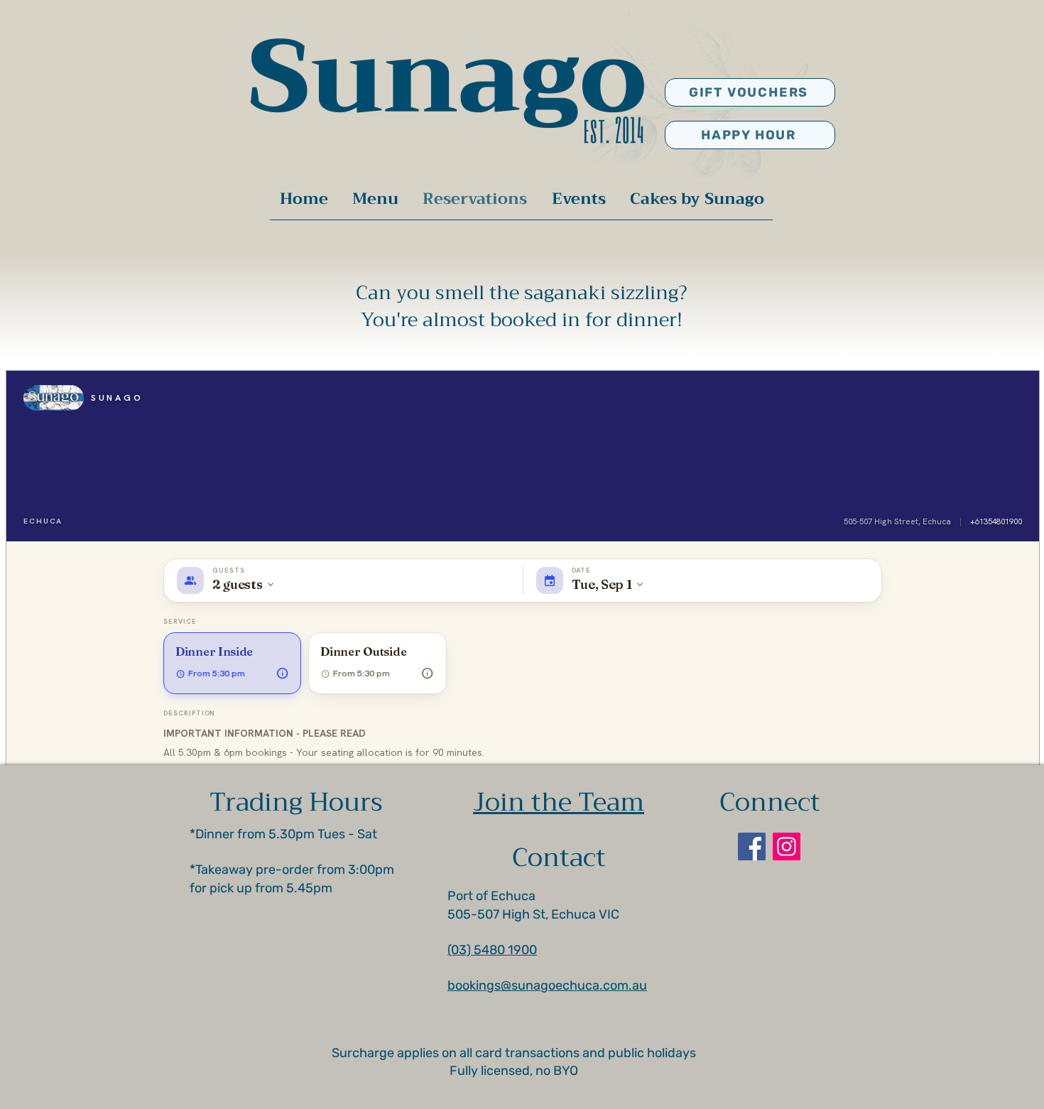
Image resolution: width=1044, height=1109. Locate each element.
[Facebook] (752, 846)
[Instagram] (786, 846)
